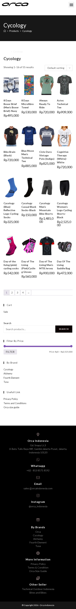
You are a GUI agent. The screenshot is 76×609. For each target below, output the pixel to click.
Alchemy (8, 373)
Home (7, 51)
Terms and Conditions (15, 403)
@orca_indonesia (38, 506)
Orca (38, 531)
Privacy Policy (11, 399)
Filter (10, 351)
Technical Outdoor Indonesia (38, 589)
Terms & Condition (38, 567)
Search (7, 323)
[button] (71, 5)
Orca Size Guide (38, 571)
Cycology (8, 369)
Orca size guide (11, 407)
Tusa (6, 381)
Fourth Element (11, 377)
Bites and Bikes (38, 592)
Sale (6, 311)
